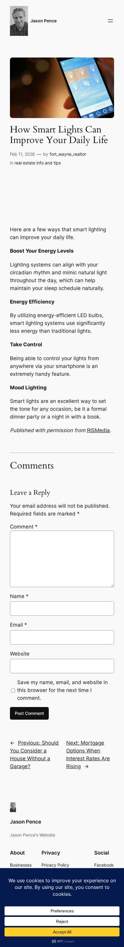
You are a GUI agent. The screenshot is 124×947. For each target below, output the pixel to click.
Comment (24, 527)
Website (19, 654)
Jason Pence (43, 20)
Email (18, 625)
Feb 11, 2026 (22, 154)
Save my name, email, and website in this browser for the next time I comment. (62, 690)
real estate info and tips (37, 162)
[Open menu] (110, 20)
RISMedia (98, 430)
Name (19, 596)
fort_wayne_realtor (68, 154)
